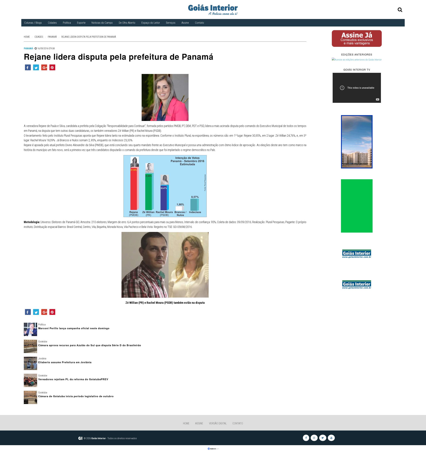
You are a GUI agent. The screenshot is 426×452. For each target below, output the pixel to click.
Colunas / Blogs (33, 22)
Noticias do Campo (102, 22)
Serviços (170, 22)
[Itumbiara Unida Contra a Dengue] (357, 205)
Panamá (28, 48)
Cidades (52, 22)
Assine (185, 22)
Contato (199, 22)
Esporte (81, 22)
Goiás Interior (98, 438)
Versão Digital (218, 423)
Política (67, 22)
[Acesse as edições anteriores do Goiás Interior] (357, 59)
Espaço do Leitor (150, 22)
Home (186, 423)
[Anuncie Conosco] (357, 253)
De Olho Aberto (127, 22)
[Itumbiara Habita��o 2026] (357, 141)
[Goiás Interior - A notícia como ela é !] (213, 9)
